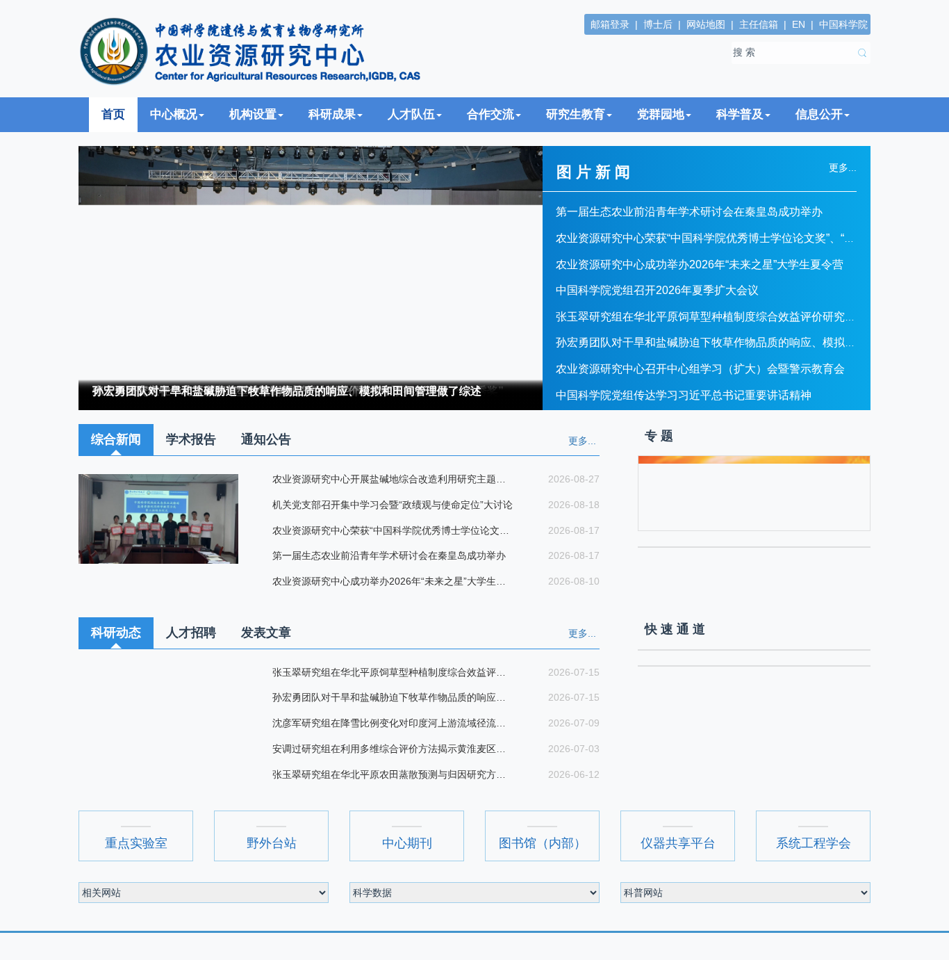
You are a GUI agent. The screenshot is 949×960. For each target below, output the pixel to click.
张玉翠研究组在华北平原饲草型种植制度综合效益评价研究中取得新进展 (733, 317)
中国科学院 (843, 24)
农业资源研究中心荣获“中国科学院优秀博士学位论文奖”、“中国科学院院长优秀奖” (392, 530)
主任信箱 (758, 24)
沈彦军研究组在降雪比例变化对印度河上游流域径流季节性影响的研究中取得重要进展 (392, 723)
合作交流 (490, 114)
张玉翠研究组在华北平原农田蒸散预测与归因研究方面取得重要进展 (392, 774)
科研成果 (332, 114)
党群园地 (660, 114)
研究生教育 (575, 114)
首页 (113, 114)
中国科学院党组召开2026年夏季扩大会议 (657, 290)
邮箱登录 (610, 24)
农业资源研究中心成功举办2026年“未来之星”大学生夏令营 (699, 264)
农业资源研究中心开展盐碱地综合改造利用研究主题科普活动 (392, 479)
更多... (582, 440)
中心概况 (173, 114)
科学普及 (740, 114)
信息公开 (819, 114)
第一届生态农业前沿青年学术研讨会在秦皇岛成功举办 (689, 212)
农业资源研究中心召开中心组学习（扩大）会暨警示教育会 (700, 369)
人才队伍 (411, 114)
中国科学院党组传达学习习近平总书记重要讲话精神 (683, 395)
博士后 (657, 24)
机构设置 (253, 114)
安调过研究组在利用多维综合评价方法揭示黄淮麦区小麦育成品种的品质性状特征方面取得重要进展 (392, 748)
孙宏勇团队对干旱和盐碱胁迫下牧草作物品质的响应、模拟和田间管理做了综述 (286, 391)
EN (798, 24)
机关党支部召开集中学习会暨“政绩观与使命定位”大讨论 (391, 504)
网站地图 (705, 24)
